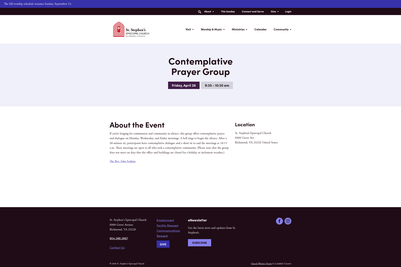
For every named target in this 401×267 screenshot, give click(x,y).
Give (273, 11)
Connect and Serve (253, 11)
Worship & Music (211, 29)
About (207, 11)
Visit (188, 29)
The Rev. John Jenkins (123, 161)
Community (281, 29)
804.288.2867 (119, 238)
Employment (165, 220)
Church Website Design (261, 263)
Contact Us (117, 247)
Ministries (238, 29)
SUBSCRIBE (199, 243)
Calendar (260, 29)
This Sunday (228, 11)
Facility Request (167, 225)
